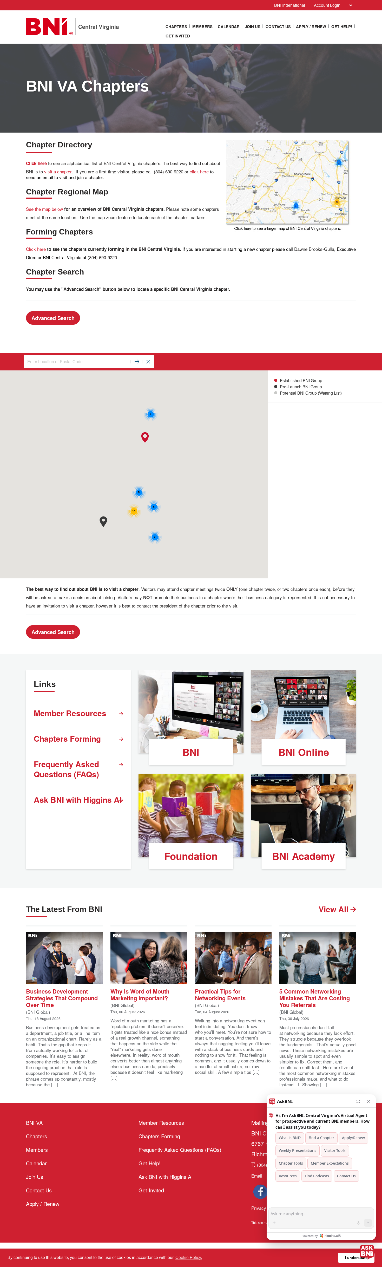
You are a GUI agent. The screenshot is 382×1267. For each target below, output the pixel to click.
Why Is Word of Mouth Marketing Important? (139, 994)
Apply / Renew (311, 26)
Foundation (191, 856)
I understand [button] (356, 1258)
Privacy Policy (265, 1208)
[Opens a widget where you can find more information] (44, 1244)
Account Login (327, 5)
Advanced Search (53, 318)
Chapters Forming (67, 738)
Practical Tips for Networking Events (220, 994)
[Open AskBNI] (367, 1252)
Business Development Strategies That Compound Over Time (62, 997)
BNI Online (303, 752)
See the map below (44, 209)
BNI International (289, 5)
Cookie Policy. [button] (188, 1257)
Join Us (252, 26)
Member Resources (70, 713)
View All (334, 909)
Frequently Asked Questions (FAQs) (66, 769)
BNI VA (34, 1122)
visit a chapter (58, 171)
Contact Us (278, 26)
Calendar (229, 26)
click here (199, 171)
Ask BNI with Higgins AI (78, 799)
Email (256, 1175)
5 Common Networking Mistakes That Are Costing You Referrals (314, 997)
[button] (103, 521)
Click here (36, 249)
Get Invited (178, 36)
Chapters (176, 26)
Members (202, 26)
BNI (190, 752)
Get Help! (341, 26)
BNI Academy (303, 856)
